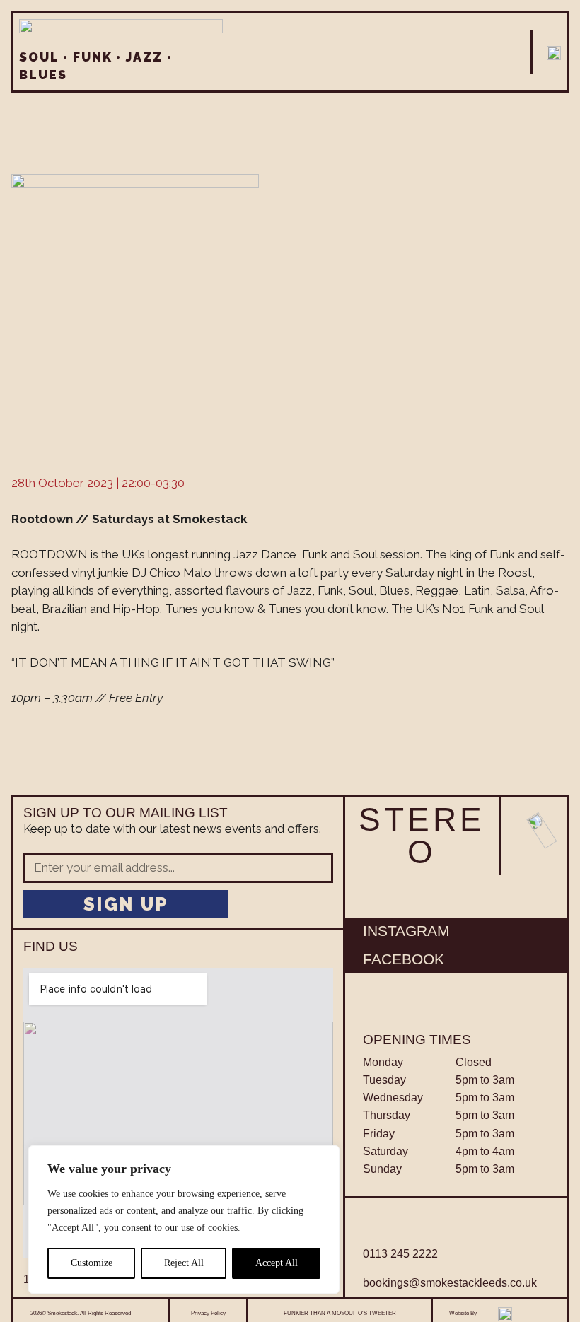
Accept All (276, 1263)
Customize (91, 1263)
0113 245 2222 (400, 1254)
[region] (184, 1219)
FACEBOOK (403, 959)
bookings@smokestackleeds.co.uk (450, 1283)
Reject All (184, 1263)
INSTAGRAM (406, 931)
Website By (463, 1313)
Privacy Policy (208, 1313)
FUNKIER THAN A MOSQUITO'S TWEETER (340, 1313)
